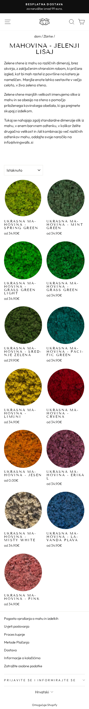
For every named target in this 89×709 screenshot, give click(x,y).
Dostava (10, 650)
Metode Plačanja (16, 642)
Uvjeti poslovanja (16, 626)
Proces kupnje (14, 634)
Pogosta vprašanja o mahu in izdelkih (31, 618)
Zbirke (48, 36)
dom (37, 36)
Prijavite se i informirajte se (40, 680)
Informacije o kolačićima (22, 658)
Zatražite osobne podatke (23, 666)
